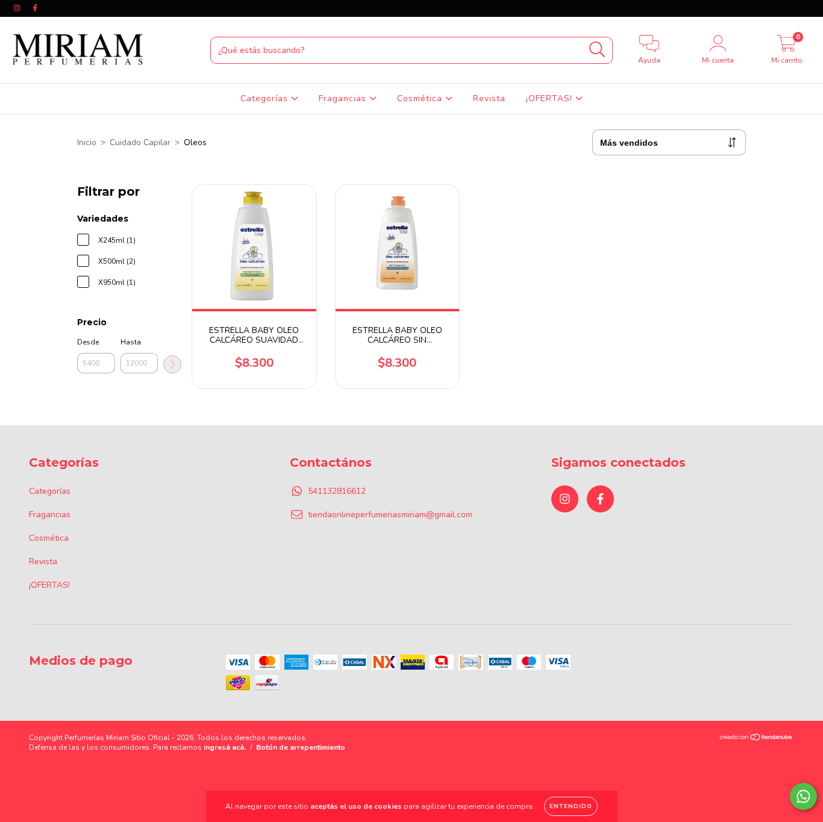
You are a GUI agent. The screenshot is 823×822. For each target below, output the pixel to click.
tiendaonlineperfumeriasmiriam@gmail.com (390, 514)
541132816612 (337, 491)
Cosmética (421, 98)
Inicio (86, 142)
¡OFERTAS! (550, 98)
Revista (489, 98)
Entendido (570, 806)
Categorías (265, 98)
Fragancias (344, 98)
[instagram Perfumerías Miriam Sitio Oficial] (18, 8)
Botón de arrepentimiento (300, 747)
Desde (88, 342)
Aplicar (172, 364)
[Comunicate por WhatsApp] (803, 796)
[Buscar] (597, 50)
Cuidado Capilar (140, 142)
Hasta (130, 342)
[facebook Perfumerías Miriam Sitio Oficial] (35, 8)
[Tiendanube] (756, 739)
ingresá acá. (225, 747)
